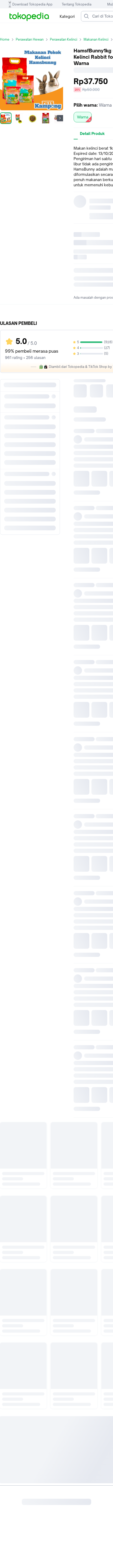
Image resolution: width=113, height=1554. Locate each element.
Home (4, 39)
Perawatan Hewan (30, 39)
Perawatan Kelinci (63, 39)
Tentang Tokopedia (76, 4)
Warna (82, 117)
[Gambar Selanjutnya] (60, 118)
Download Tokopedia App (32, 4)
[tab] (92, 133)
